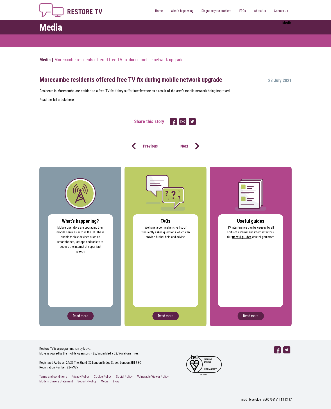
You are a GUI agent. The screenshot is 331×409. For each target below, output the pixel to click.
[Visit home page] (70, 6)
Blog (116, 381)
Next (184, 146)
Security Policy (86, 381)
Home (159, 11)
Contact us (281, 11)
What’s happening (182, 11)
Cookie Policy (102, 376)
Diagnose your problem (216, 11)
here (71, 100)
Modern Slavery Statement (56, 381)
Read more (80, 316)
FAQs (242, 11)
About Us (260, 11)
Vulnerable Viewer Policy (153, 376)
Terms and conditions (53, 376)
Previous (150, 146)
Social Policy (124, 376)
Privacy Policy (80, 376)
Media (45, 59)
